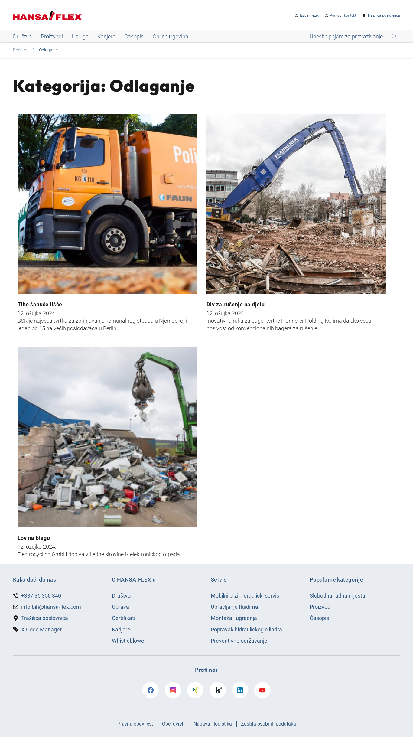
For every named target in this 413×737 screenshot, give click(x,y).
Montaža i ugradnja (234, 618)
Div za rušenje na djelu (236, 304)
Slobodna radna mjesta (337, 595)
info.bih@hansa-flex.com (51, 607)
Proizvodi (52, 36)
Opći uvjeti (173, 724)
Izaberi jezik (309, 15)
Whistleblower (129, 641)
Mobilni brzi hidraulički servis (245, 595)
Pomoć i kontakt (343, 15)
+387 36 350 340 (41, 595)
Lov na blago (34, 538)
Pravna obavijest (135, 724)
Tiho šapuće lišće (40, 304)
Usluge (80, 36)
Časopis (134, 36)
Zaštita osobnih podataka (268, 724)
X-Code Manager (41, 629)
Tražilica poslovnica (383, 15)
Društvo (22, 36)
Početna (21, 49)
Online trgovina (170, 36)
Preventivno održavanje (239, 641)
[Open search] (353, 36)
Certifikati (123, 618)
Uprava (120, 607)
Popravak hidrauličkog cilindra (246, 629)
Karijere (106, 36)
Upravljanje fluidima (234, 607)
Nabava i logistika (212, 724)
